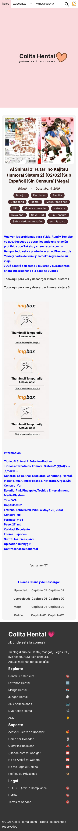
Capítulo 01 (39, 590)
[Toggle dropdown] (31, 4)
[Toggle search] (69, 4)
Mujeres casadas (36, 208)
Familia (57, 195)
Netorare (59, 208)
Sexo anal (17, 214)
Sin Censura (59, 214)
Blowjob (21, 195)
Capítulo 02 (56, 590)
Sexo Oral (37, 214)
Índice (5, 3)
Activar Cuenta (45, 3)
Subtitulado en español (28, 221)
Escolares (39, 195)
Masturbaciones (56, 201)
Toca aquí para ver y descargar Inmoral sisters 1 (36, 279)
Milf (15, 208)
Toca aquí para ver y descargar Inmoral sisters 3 (37, 287)
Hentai (35, 201)
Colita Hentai (37, 56)
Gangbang (17, 201)
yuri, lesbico (58, 221)
